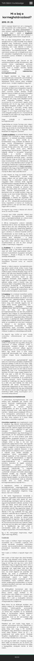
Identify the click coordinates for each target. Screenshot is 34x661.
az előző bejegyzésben (22, 29)
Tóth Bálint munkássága (13, 3)
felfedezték (6, 197)
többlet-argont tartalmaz (12, 306)
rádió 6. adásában (26, 166)
